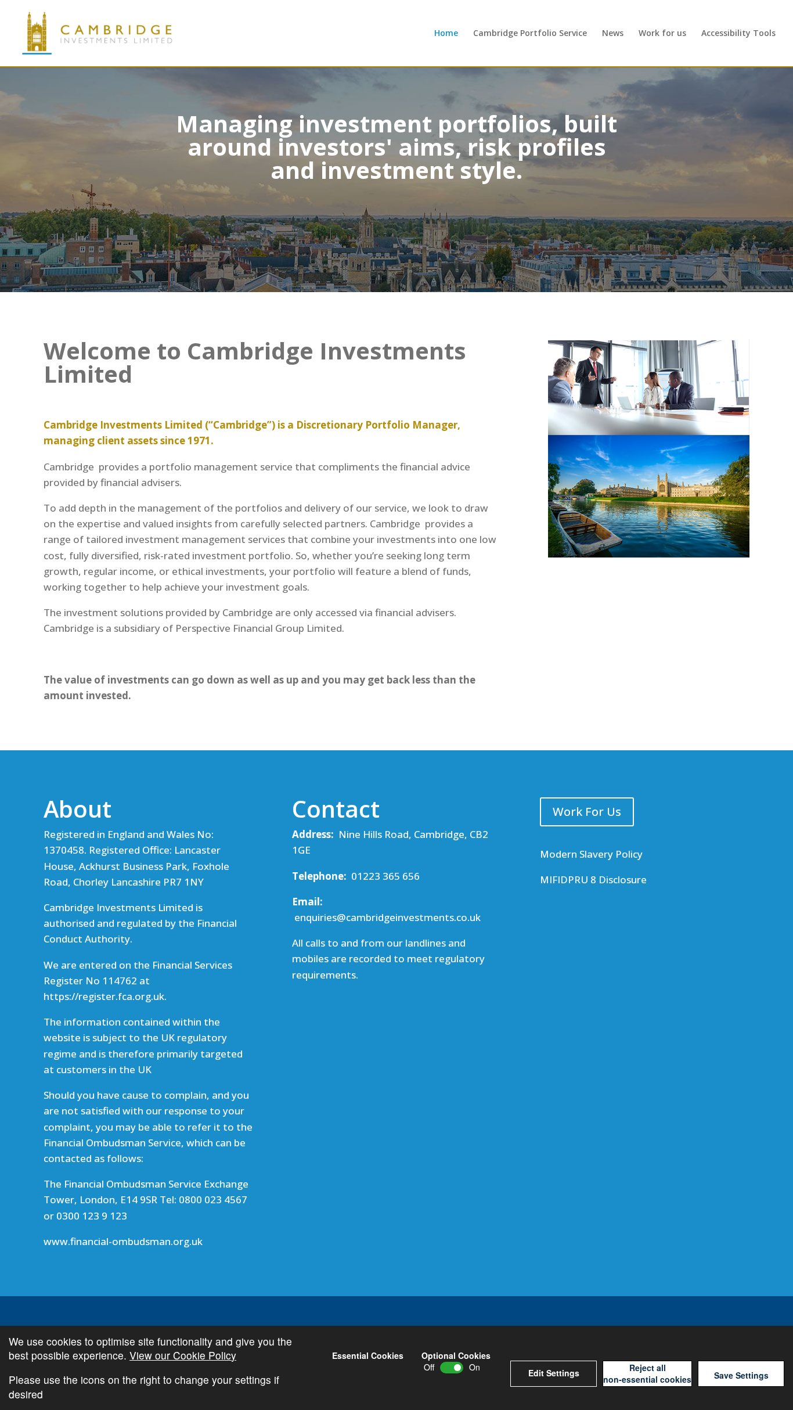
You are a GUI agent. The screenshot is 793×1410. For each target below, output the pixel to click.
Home (446, 33)
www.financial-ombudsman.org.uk (123, 1241)
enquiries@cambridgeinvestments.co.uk (387, 917)
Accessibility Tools (738, 33)
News (612, 33)
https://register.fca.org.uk (104, 996)
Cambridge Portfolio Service (530, 33)
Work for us (662, 33)
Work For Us (587, 811)
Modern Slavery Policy (591, 854)
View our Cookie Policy (182, 1355)
